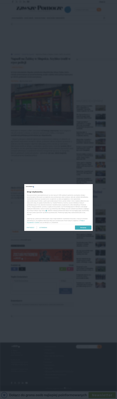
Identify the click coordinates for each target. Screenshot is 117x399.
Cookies (37, 222)
